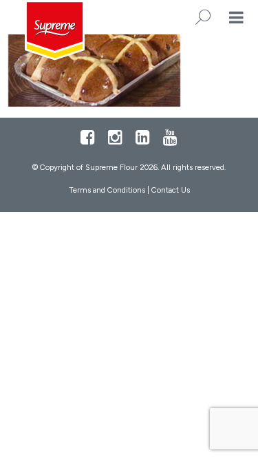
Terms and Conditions (107, 190)
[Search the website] (203, 17)
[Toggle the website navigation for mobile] (236, 17)
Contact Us (170, 190)
